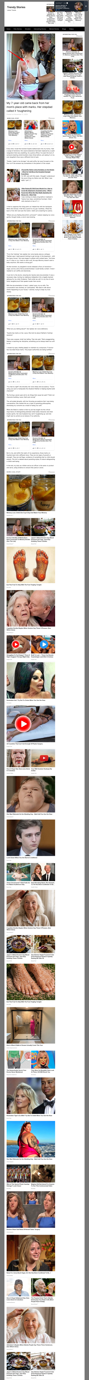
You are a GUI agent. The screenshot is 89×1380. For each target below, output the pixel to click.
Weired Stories (54, 29)
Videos (71, 29)
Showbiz (28, 29)
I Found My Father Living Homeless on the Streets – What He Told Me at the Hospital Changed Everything (37, 172)
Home (8, 29)
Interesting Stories (40, 29)
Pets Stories (18, 29)
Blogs (64, 29)
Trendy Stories (16, 7)
